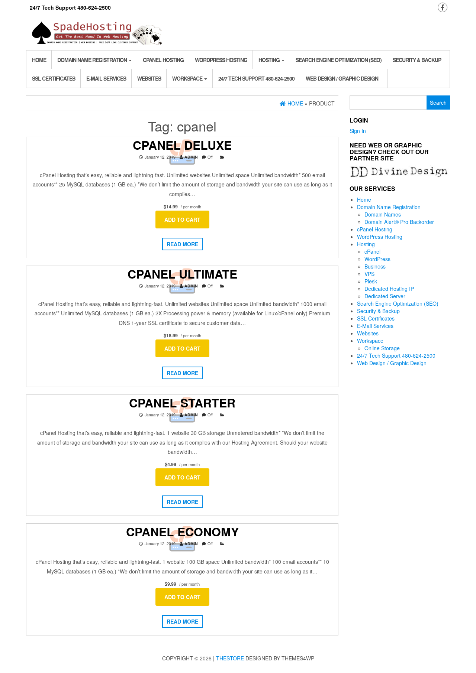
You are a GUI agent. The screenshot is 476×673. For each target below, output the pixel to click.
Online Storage (382, 348)
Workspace (187, 78)
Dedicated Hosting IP (389, 288)
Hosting (269, 60)
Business (375, 266)
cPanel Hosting (163, 60)
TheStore (230, 658)
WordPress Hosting (221, 60)
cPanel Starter (182, 402)
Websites (149, 78)
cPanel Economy (182, 531)
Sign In (358, 130)
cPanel (372, 251)
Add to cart (182, 219)
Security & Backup (417, 60)
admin (191, 157)
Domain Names (382, 214)
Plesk (370, 281)
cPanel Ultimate (182, 273)
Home (39, 60)
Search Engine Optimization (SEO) (339, 60)
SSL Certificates (53, 78)
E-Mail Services (106, 78)
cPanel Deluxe (182, 144)
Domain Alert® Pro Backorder (399, 221)
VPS (369, 273)
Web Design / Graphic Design (342, 78)
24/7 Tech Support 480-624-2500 (256, 78)
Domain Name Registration (92, 60)
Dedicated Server (384, 296)
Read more (182, 244)
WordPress (377, 259)
